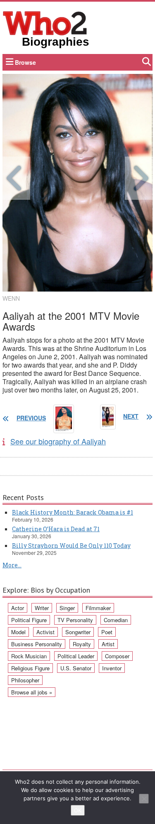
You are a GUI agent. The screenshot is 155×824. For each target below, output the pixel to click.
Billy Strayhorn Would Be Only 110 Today (71, 545)
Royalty (82, 644)
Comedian (116, 620)
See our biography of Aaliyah (58, 441)
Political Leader (75, 656)
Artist (108, 644)
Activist (45, 632)
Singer (67, 608)
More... (11, 565)
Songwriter (78, 632)
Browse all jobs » (31, 692)
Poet (106, 632)
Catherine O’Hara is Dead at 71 (56, 529)
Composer (117, 656)
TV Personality (75, 620)
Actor (17, 608)
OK (77, 810)
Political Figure (29, 620)
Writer (42, 608)
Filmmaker (98, 608)
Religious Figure (30, 668)
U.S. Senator (75, 668)
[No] (144, 799)
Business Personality (36, 644)
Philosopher (25, 680)
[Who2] (45, 22)
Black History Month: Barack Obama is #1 (72, 512)
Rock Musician (29, 656)
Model (18, 632)
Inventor (112, 668)
